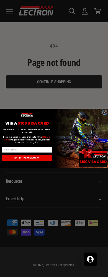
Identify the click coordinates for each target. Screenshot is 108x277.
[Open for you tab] (90, 259)
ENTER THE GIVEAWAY (27, 157)
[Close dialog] (104, 112)
